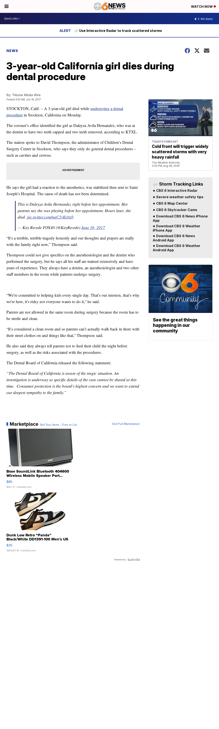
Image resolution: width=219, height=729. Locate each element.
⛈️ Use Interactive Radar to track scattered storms (118, 30)
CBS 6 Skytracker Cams (176, 210)
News (12, 51)
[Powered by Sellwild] (133, 559)
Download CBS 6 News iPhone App (180, 218)
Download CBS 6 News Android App (174, 238)
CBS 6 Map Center (171, 203)
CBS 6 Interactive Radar (176, 191)
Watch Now (202, 6)
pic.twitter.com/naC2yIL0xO (50, 217)
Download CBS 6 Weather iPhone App (176, 228)
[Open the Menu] (6, 6)
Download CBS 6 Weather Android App (176, 248)
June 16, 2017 (93, 227)
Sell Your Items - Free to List (58, 424)
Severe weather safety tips (179, 197)
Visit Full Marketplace (126, 424)
